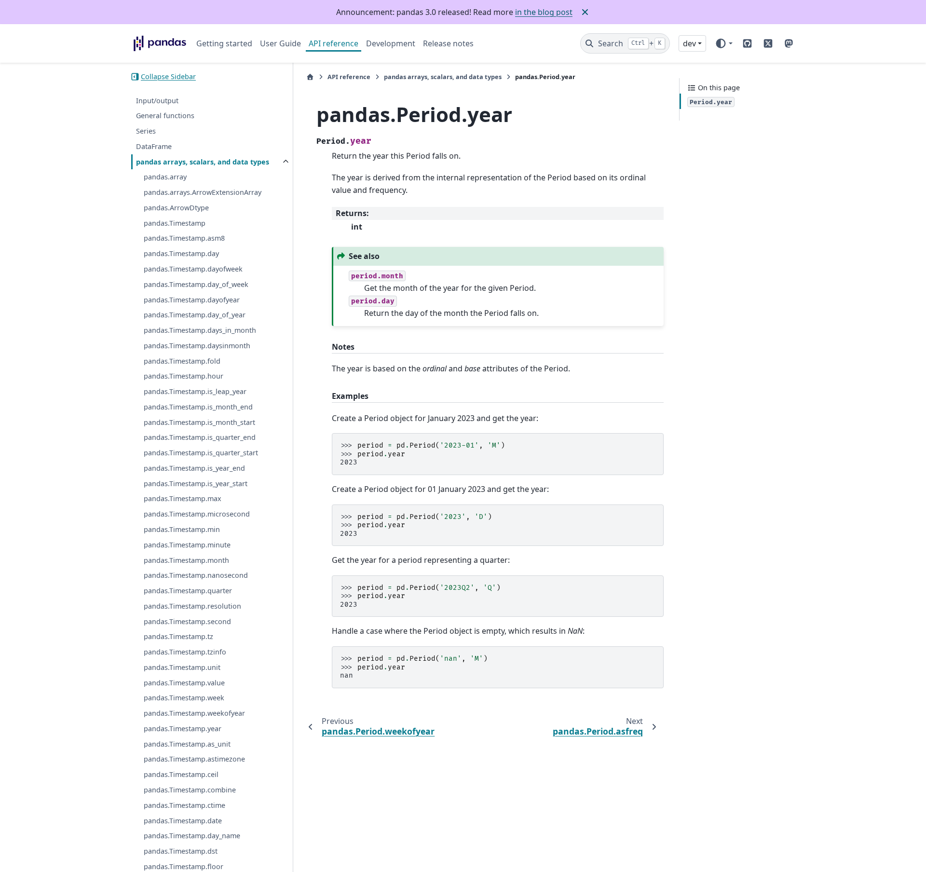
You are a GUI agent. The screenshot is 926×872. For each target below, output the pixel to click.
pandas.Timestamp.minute (187, 544)
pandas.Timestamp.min (182, 529)
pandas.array (165, 176)
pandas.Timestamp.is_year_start (195, 483)
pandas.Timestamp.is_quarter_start (201, 452)
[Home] (310, 77)
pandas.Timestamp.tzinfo (185, 651)
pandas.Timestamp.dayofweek (193, 268)
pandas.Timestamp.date (183, 820)
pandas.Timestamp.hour (183, 376)
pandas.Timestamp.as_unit (187, 744)
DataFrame (154, 146)
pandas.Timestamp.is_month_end (198, 406)
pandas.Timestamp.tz (178, 636)
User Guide (280, 43)
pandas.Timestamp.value (184, 682)
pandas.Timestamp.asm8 (184, 238)
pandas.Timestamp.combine (190, 789)
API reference (333, 43)
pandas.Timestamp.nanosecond (196, 575)
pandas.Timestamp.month (186, 560)
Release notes (448, 43)
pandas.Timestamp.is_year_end (194, 468)
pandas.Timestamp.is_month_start (199, 422)
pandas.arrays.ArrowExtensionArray (202, 192)
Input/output (157, 100)
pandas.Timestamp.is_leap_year (195, 391)
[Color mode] (724, 43)
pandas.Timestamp (174, 223)
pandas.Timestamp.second (187, 621)
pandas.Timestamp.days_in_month (200, 330)
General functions (165, 115)
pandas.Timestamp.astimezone (194, 759)
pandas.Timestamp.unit (182, 667)
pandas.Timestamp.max (182, 499)
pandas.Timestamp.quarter (188, 590)
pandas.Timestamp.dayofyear (192, 299)
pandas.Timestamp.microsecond (197, 513)
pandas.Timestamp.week (184, 697)
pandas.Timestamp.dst (181, 851)
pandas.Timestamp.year (182, 728)
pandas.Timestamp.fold (182, 361)
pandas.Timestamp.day (181, 253)
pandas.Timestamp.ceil (181, 774)
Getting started (224, 43)
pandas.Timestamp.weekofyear (194, 713)
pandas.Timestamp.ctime (184, 805)
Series (146, 131)
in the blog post (543, 12)
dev (689, 43)
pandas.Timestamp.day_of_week (196, 284)
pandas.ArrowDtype (176, 207)
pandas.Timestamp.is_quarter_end (200, 437)
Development (390, 43)
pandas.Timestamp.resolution (192, 606)
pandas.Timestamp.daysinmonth (197, 345)
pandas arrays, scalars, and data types (202, 161)
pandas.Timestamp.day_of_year (194, 314)
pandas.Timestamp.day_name (192, 835)
